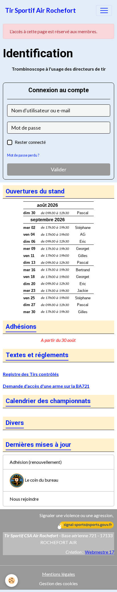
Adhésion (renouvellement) (36, 462)
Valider (58, 169)
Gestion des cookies (58, 583)
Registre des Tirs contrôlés (31, 374)
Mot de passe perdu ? (23, 155)
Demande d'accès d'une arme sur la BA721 (46, 386)
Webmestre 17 (99, 552)
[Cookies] (11, 580)
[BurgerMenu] (104, 10)
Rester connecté (30, 142)
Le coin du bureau (41, 480)
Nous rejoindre (24, 499)
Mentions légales (58, 574)
